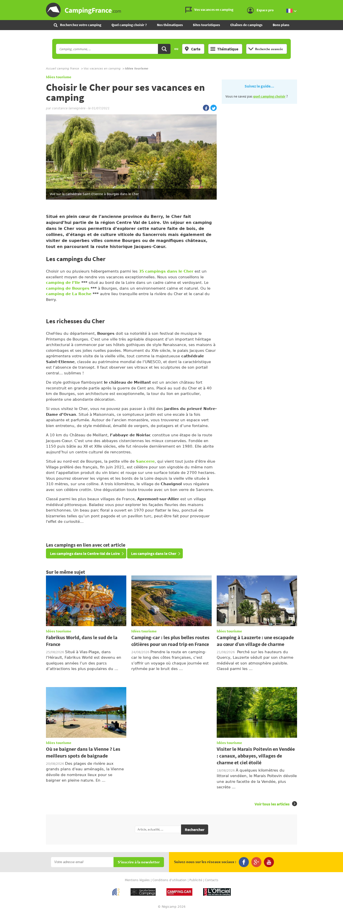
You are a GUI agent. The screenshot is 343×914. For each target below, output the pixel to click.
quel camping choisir (269, 96)
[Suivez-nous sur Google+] (256, 862)
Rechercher (194, 829)
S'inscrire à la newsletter (139, 862)
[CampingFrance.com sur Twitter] (213, 108)
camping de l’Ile (63, 282)
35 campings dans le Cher (166, 271)
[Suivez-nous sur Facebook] (244, 862)
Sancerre (145, 461)
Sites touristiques (206, 25)
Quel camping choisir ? (129, 25)
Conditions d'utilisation (169, 880)
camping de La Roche (68, 294)
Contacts (211, 880)
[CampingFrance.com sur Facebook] (206, 108)
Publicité (195, 880)
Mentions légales (137, 880)
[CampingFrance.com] (171, 10)
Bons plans (281, 25)
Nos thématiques (170, 25)
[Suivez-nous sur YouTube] (269, 862)
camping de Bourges (68, 288)
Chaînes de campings (246, 25)
